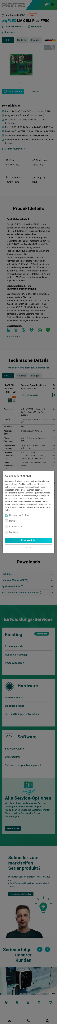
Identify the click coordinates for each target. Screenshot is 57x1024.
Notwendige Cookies (19, 515)
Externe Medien (16, 526)
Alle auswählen (28, 540)
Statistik (13, 521)
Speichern (28, 547)
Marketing (14, 532)
